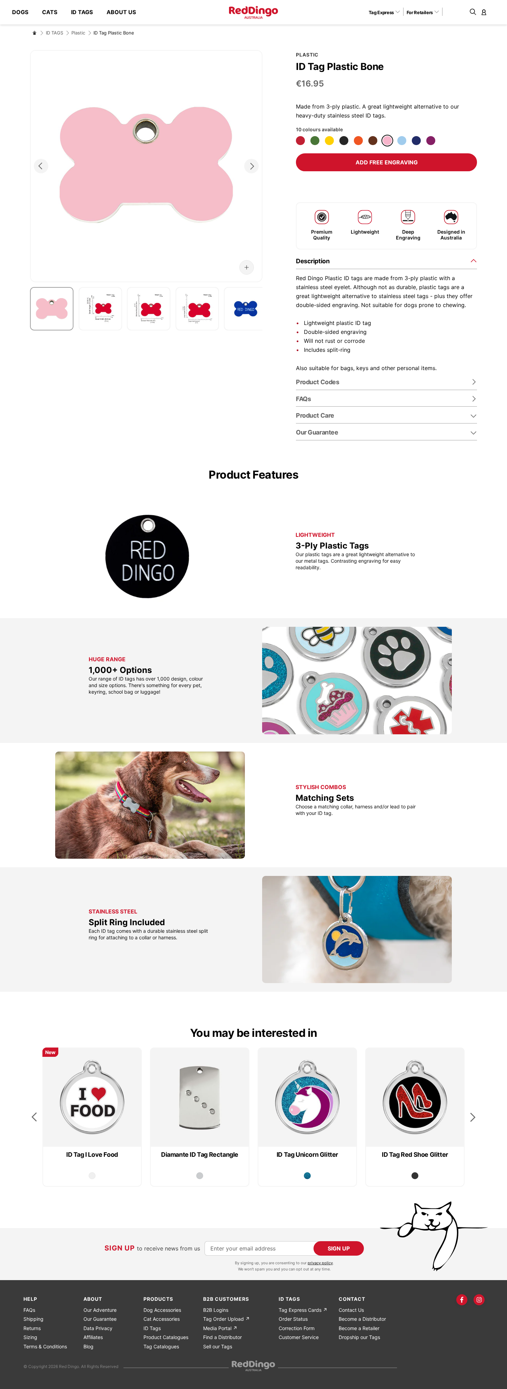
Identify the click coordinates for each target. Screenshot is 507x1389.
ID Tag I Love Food (92, 1154)
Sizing (30, 1337)
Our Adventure (100, 1310)
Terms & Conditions (45, 1346)
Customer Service (299, 1337)
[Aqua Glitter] (307, 1175)
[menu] (77, 12)
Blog (88, 1346)
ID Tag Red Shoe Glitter (415, 1154)
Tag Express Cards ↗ (303, 1310)
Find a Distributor (222, 1337)
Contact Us (351, 1310)
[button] (387, 12)
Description (312, 261)
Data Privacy (97, 1328)
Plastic (78, 32)
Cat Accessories (161, 1319)
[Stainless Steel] (199, 1175)
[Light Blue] (401, 140)
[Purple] (430, 140)
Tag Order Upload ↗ (226, 1319)
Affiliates (93, 1337)
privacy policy (320, 1262)
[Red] (300, 140)
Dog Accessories (162, 1310)
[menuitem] (23, 12)
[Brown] (372, 140)
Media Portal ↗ (220, 1328)
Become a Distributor (362, 1319)
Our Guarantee (317, 432)
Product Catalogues (165, 1337)
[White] (92, 1175)
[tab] (386, 260)
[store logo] (253, 12)
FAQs (29, 1310)
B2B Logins (215, 1310)
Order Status (293, 1319)
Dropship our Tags (359, 1337)
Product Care (315, 415)
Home (34, 33)
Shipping (33, 1319)
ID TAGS (54, 32)
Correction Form (297, 1328)
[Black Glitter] (414, 1175)
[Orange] (358, 140)
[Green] (314, 140)
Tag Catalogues (161, 1346)
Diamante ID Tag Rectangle (199, 1154)
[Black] (343, 140)
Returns (32, 1328)
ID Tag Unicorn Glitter (307, 1154)
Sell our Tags (217, 1346)
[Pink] (387, 140)
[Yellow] (329, 140)
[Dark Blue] (416, 140)
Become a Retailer (359, 1328)
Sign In (484, 12)
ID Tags (152, 1328)
